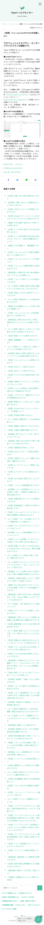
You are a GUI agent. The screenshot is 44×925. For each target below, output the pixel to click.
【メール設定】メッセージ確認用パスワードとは (23, 800)
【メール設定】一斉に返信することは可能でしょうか (23, 605)
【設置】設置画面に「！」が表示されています (23, 341)
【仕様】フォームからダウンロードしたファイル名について (23, 527)
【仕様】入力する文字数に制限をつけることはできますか (23, 655)
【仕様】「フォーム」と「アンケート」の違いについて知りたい (23, 793)
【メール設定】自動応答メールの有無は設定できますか (23, 300)
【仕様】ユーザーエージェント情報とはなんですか (23, 466)
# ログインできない (28, 897)
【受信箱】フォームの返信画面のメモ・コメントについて (23, 533)
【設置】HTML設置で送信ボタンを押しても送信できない (23, 224)
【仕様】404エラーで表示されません (21, 366)
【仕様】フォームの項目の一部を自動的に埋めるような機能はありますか (23, 389)
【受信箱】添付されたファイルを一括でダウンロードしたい (23, 435)
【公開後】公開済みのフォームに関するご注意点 (23, 878)
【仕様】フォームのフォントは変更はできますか (23, 361)
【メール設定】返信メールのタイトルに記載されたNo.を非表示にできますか (23, 330)
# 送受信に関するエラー (10, 901)
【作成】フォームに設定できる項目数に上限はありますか (23, 687)
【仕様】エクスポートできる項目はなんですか (23, 473)
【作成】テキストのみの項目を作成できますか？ (23, 376)
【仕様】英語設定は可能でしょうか (20, 447)
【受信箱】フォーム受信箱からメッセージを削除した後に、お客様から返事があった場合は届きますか (23, 492)
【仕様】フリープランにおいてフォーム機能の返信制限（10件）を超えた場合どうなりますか (23, 837)
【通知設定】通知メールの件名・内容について (23, 871)
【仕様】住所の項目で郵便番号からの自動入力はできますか (23, 865)
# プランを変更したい (9, 893)
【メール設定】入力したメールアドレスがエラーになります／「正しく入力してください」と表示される (23, 565)
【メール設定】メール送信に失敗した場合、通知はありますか (22, 556)
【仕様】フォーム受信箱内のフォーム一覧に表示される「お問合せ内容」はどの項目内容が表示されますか (23, 695)
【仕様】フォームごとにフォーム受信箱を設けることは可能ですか (23, 314)
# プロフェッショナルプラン (13, 168)
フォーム (11, 24)
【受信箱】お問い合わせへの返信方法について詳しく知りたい (23, 203)
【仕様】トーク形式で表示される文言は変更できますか (23, 230)
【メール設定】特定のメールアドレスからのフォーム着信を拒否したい (23, 773)
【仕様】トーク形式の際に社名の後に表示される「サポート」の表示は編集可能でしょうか (23, 239)
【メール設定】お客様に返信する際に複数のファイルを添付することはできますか (23, 287)
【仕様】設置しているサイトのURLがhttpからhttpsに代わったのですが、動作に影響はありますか (23, 548)
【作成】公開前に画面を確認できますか (22, 430)
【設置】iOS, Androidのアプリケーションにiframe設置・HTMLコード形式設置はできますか (23, 588)
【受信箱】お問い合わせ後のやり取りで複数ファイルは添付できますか (23, 442)
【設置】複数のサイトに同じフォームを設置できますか (23, 403)
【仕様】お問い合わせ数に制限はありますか (23, 197)
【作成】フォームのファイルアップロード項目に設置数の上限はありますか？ (23, 513)
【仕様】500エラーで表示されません (21, 370)
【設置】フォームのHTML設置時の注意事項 (23, 787)
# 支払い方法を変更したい (10, 897)
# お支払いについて (25, 893)
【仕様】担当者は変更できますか (20, 415)
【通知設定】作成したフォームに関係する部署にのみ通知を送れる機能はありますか (23, 618)
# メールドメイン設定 (9, 909)
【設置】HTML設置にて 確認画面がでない (23, 246)
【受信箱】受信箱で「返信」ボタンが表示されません (23, 680)
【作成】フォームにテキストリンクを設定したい (23, 260)
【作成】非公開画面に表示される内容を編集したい (23, 780)
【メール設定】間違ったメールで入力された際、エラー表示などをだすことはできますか (23, 633)
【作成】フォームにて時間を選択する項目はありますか (23, 267)
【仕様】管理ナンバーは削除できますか (22, 335)
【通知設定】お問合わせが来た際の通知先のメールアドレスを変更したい (23, 273)
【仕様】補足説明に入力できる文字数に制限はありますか (23, 625)
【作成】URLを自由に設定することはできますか (23, 479)
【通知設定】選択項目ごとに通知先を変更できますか (23, 858)
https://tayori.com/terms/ (17, 94)
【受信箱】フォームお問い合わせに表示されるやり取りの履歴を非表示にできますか (23, 572)
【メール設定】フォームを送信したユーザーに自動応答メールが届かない (23, 520)
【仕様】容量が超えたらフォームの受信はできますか (23, 500)
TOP (3, 24)
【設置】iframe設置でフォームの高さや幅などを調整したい (23, 307)
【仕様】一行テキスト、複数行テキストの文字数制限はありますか (23, 396)
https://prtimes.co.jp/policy (15, 99)
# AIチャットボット (34, 905)
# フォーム (19, 164)
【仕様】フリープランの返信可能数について (23, 851)
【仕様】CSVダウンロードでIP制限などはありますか (23, 210)
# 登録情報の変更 (7, 905)
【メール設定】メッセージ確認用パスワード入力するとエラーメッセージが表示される (23, 718)
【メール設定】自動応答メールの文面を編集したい (23, 420)
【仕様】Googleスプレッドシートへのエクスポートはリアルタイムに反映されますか (23, 217)
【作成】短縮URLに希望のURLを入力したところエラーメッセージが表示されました (23, 641)
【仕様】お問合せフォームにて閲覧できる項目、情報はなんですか (23, 459)
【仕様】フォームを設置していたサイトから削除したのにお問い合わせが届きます (23, 540)
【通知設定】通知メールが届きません (21, 725)
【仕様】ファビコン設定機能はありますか (23, 485)
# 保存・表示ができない (28, 901)
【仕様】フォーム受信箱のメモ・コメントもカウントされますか (23, 845)
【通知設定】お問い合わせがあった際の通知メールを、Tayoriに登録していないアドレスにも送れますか (23, 597)
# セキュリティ (9, 164)
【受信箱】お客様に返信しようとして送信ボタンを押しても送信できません (23, 579)
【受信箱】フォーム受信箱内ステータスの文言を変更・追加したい (23, 753)
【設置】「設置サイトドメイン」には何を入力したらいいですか (23, 382)
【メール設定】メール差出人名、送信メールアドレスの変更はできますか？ (23, 348)
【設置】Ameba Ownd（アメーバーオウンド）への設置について (23, 409)
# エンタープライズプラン (12, 172)
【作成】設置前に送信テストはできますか (23, 426)
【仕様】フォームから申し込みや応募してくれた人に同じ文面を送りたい (23, 648)
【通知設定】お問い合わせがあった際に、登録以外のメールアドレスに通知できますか (23, 322)
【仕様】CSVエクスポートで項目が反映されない (23, 452)
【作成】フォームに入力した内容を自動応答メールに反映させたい (23, 253)
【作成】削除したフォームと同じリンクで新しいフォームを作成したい (23, 673)
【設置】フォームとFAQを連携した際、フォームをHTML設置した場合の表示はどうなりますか (23, 745)
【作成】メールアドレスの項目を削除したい (23, 760)
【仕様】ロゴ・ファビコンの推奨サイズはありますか (23, 611)
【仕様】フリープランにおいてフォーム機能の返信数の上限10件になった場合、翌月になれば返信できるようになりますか (23, 818)
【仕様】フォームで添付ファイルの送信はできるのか (23, 280)
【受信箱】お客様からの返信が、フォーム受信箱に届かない (23, 703)
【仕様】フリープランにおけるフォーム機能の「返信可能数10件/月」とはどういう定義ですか (23, 808)
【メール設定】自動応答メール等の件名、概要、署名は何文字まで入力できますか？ (23, 710)
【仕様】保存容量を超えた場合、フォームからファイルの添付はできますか (23, 737)
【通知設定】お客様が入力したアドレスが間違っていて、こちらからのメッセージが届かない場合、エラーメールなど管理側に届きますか (23, 664)
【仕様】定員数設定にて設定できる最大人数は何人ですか (23, 506)
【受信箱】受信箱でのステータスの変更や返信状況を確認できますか (23, 730)
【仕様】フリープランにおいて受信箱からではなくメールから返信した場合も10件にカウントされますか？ (23, 827)
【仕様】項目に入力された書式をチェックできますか (23, 294)
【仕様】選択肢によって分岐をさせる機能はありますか (23, 766)
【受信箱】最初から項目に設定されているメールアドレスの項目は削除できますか (23, 354)
